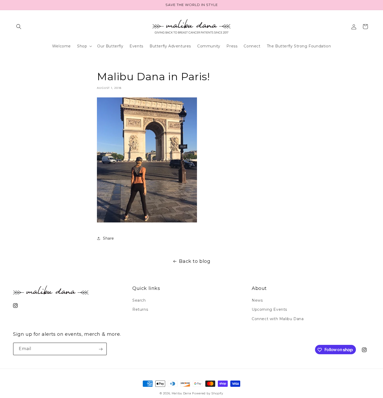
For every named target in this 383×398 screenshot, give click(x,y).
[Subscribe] (100, 349)
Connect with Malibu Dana (278, 318)
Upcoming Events (269, 309)
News (257, 300)
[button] (18, 26)
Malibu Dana (181, 393)
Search (139, 300)
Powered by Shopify (207, 393)
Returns (140, 309)
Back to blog (194, 261)
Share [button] (108, 238)
